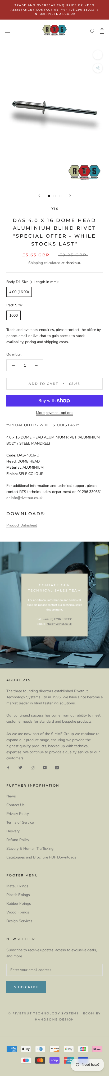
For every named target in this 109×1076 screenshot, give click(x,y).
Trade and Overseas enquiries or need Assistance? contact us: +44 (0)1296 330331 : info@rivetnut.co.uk (54, 9)
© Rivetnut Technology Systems (43, 1013)
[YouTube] (45, 767)
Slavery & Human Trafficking (29, 848)
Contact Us (15, 804)
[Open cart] (102, 31)
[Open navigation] (7, 31)
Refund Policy (17, 839)
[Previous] (39, 196)
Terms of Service (20, 822)
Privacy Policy (17, 813)
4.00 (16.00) (19, 291)
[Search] (92, 31)
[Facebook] (8, 767)
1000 (13, 315)
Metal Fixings (17, 886)
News (11, 796)
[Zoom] (97, 54)
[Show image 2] (54, 196)
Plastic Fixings (18, 894)
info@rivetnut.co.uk (27, 497)
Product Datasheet (21, 525)
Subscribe (26, 987)
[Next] (70, 196)
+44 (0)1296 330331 (58, 619)
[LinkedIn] (57, 767)
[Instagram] (32, 767)
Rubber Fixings (18, 903)
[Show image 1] (49, 196)
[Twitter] (20, 767)
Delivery (13, 831)
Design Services (19, 920)
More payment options (54, 412)
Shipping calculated (44, 262)
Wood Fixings (17, 912)
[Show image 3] (60, 196)
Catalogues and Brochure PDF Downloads (41, 857)
